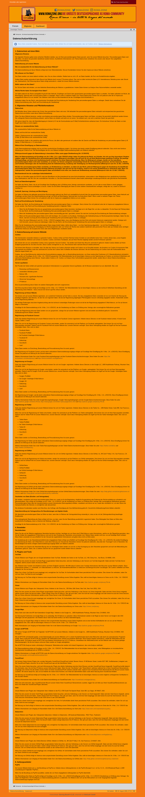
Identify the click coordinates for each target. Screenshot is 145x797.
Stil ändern (110, 791)
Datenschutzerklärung (17, 791)
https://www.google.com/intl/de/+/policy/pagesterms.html (58, 401)
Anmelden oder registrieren (18, 2)
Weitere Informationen (105, 44)
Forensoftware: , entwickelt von (72, 794)
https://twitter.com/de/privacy (24, 447)
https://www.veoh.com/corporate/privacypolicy (96, 708)
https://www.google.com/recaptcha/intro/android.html (31, 655)
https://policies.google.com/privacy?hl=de (91, 401)
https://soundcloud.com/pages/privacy (83, 679)
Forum (15, 26)
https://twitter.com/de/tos (107, 446)
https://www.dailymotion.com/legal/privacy (99, 734)
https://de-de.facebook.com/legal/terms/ (50, 358)
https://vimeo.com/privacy (91, 606)
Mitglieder (28, 26)
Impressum (28, 791)
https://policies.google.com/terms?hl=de (27, 401)
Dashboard (40, 26)
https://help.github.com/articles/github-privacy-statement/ (40, 493)
